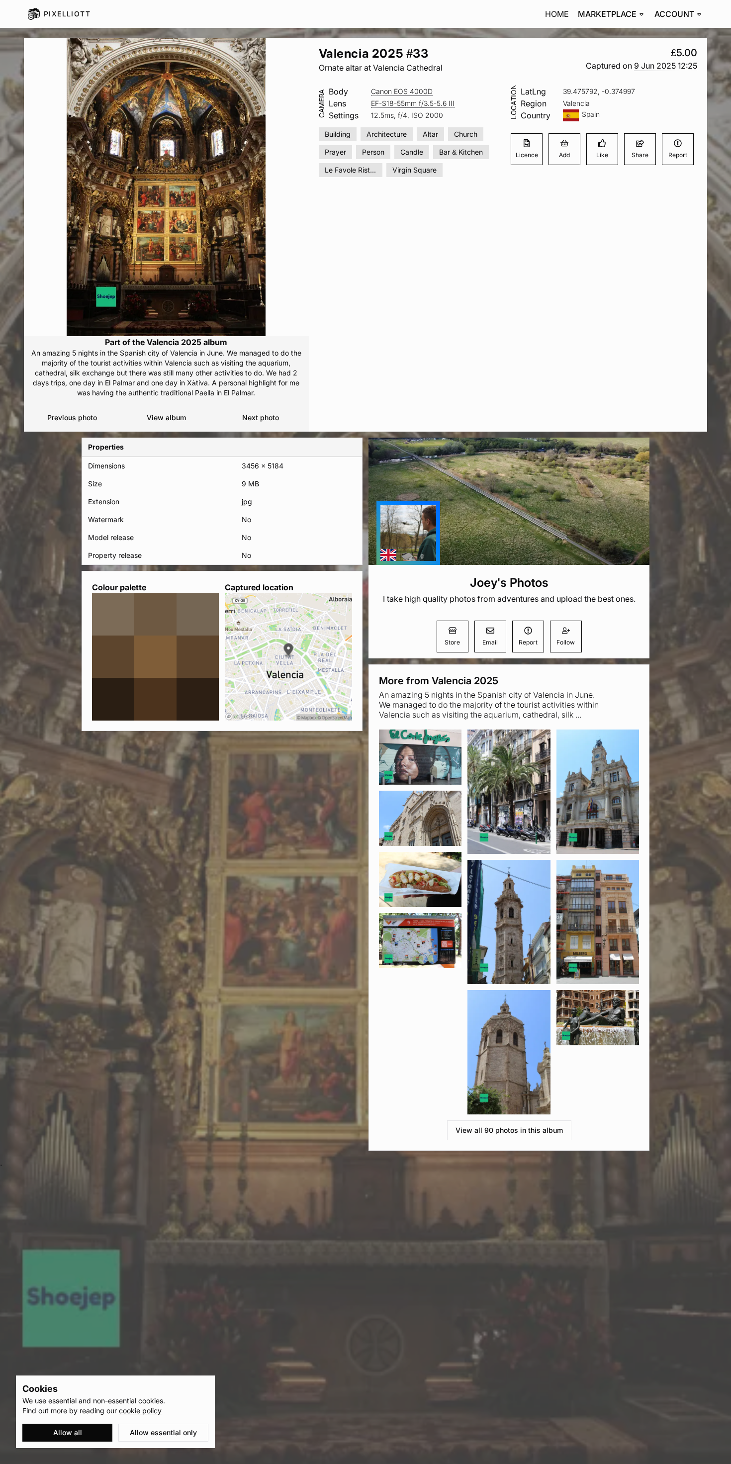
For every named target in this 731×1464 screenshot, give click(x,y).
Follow (565, 642)
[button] (665, 66)
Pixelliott (67, 13)
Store (452, 642)
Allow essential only (163, 1432)
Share (640, 155)
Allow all (67, 1432)
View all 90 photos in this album (509, 1130)
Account (674, 14)
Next (260, 417)
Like (602, 155)
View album (166, 417)
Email (490, 642)
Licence (527, 155)
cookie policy (140, 1410)
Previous (72, 417)
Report (677, 155)
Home (557, 14)
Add (564, 155)
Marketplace (607, 14)
